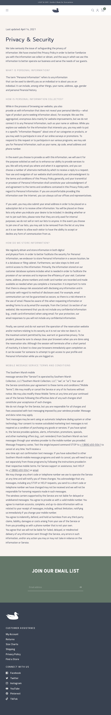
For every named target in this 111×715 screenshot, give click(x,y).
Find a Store (12, 659)
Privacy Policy (13, 654)
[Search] (92, 10)
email (35, 470)
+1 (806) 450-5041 (90, 445)
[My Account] (97, 10)
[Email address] (80, 587)
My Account (12, 634)
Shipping (10, 649)
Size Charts (12, 644)
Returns (10, 639)
